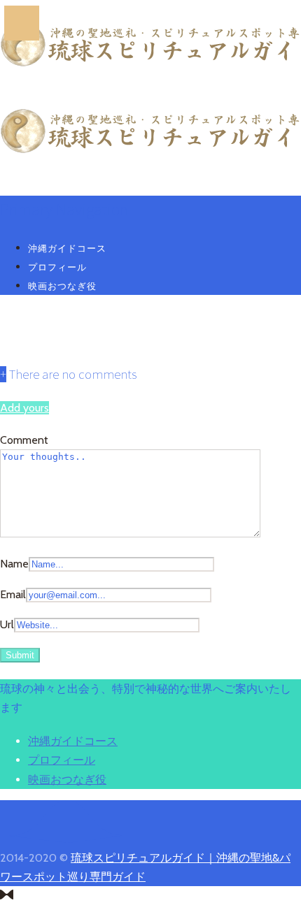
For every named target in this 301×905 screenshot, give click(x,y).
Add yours (24, 407)
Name (14, 563)
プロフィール (57, 267)
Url (7, 624)
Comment (24, 440)
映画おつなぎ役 (62, 285)
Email (13, 594)
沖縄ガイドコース (67, 248)
